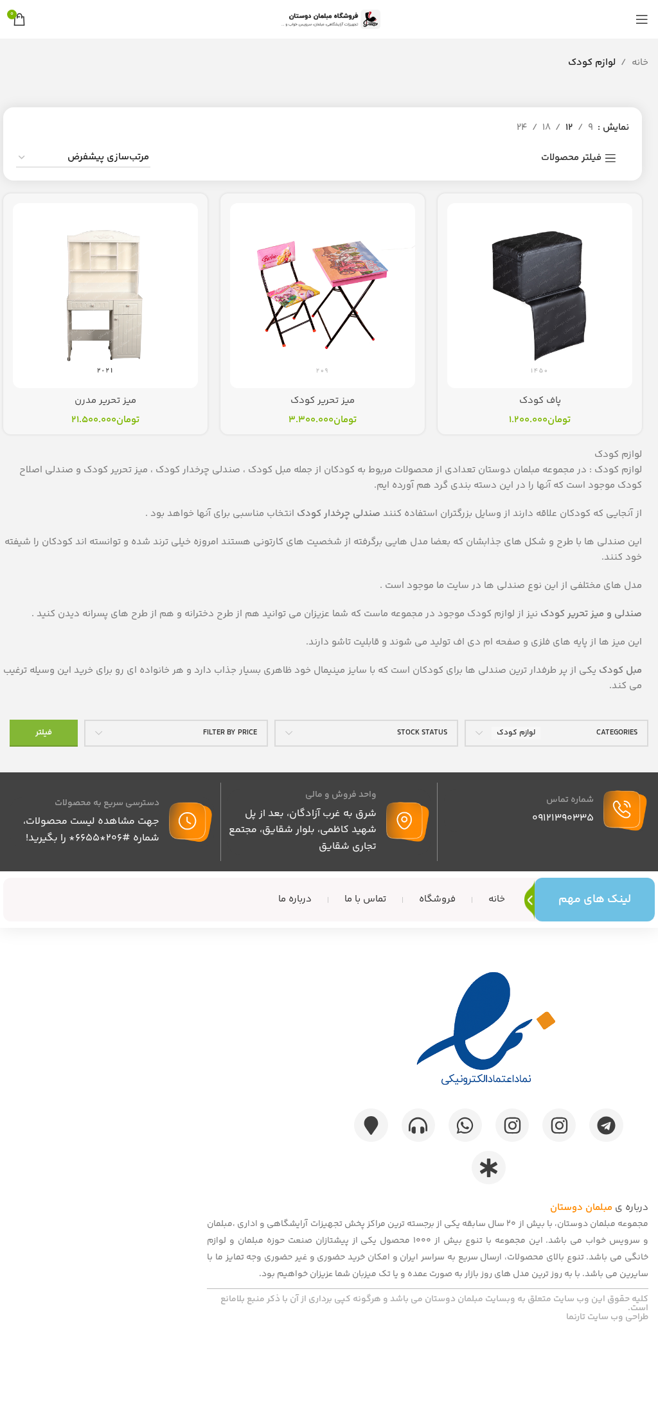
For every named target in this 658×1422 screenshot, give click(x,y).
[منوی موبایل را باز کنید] (642, 19)
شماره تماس (570, 800)
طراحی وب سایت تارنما (607, 1317)
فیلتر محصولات (571, 158)
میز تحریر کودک (322, 400)
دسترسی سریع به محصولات (107, 803)
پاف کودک (540, 400)
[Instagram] (559, 1125)
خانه (640, 62)
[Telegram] (606, 1125)
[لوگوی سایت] (329, 19)
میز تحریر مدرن (105, 400)
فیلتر (43, 732)
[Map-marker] (370, 1125)
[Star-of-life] (488, 1167)
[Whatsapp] (465, 1125)
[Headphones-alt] (418, 1125)
